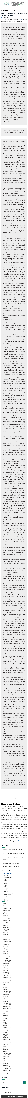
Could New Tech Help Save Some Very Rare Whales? (14, 850)
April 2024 (5, 934)
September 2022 (7, 963)
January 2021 (6, 989)
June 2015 (5, 1058)
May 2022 (5, 970)
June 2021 (5, 984)
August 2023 (6, 946)
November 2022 (7, 960)
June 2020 (5, 1000)
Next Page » (14, 798)
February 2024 (6, 938)
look (21, 19)
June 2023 (5, 950)
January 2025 (6, 920)
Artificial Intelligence (9, 877)
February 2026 (6, 907)
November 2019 (7, 1005)
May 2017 (5, 1036)
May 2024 (5, 932)
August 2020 (6, 996)
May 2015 (5, 1060)
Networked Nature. (11, 1096)
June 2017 (5, 1034)
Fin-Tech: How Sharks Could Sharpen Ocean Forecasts (14, 858)
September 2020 (7, 994)
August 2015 (6, 1056)
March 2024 (6, 936)
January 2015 (6, 1065)
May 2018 (5, 1020)
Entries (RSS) (6, 1091)
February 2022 (6, 974)
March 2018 (6, 1024)
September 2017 (7, 1029)
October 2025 (6, 910)
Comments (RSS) (7, 1092)
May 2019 (5, 1013)
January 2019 (6, 1015)
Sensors (6, 891)
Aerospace (6, 875)
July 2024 (5, 931)
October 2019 (6, 1006)
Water (5, 896)
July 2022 (5, 967)
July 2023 (5, 948)
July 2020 (5, 998)
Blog (8, 795)
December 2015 (7, 1053)
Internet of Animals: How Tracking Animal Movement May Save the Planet (13, 862)
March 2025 (6, 917)
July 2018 (5, 1018)
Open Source (7, 888)
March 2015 (6, 1063)
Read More (21, 841)
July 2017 (5, 1032)
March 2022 (6, 972)
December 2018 (7, 1017)
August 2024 (6, 929)
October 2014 (6, 1070)
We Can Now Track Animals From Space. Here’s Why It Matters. (13, 854)
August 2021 (6, 982)
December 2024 (7, 922)
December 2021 (7, 975)
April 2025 (5, 915)
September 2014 (7, 1072)
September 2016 (7, 1043)
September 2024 (7, 927)
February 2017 (6, 1039)
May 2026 (5, 903)
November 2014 (7, 1068)
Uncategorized (7, 894)
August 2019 (6, 1010)
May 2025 (5, 913)
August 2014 (6, 1074)
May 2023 (5, 951)
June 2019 (5, 1012)
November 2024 (7, 924)
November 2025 (7, 908)
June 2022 (5, 969)
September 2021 (7, 981)
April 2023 (5, 953)
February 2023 (6, 955)
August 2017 (6, 1031)
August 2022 (6, 965)
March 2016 (6, 1049)
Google (5, 885)
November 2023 (7, 941)
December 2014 (7, 1067)
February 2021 (6, 987)
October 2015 (6, 1055)
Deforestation (7, 882)
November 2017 (7, 1027)
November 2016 (7, 1041)
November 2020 (7, 993)
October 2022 (6, 962)
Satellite (6, 890)
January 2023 (6, 956)
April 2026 (5, 905)
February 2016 (6, 1051)
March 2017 (6, 1037)
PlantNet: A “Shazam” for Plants (11, 866)
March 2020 (6, 1001)
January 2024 (6, 939)
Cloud (5, 880)
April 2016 (5, 1048)
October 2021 (6, 979)
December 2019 (7, 1003)
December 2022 (7, 958)
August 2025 (6, 912)
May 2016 (5, 1046)
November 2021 (7, 977)
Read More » (4, 793)
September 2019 (7, 1008)
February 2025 (6, 919)
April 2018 (5, 1022)
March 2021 (6, 986)
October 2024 (6, 925)
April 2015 (5, 1062)
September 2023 (7, 944)
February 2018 (6, 1025)
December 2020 (7, 991)
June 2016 (5, 1044)
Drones (5, 883)
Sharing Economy (8, 893)
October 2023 (6, 943)
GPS (5, 886)
